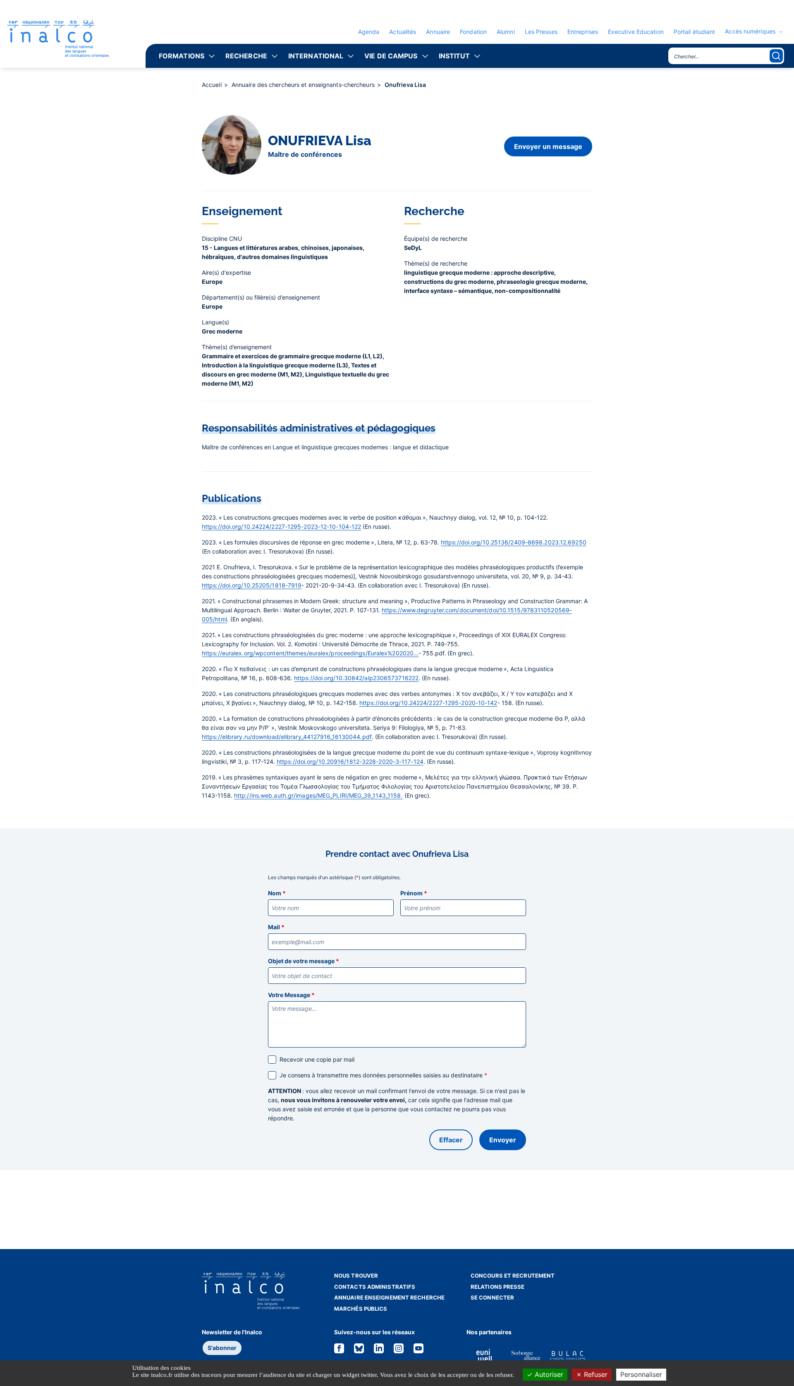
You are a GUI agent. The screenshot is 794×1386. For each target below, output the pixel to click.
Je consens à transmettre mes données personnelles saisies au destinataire (383, 1075)
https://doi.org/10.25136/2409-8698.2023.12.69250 (513, 542)
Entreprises (582, 31)
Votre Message (291, 994)
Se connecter (492, 1297)
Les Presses (541, 31)
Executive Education (636, 31)
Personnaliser (641, 1374)
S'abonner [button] (222, 1347)
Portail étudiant (694, 31)
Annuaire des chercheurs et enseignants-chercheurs (304, 84)
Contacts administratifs (374, 1286)
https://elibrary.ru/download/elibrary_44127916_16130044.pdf (287, 736)
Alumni (506, 31)
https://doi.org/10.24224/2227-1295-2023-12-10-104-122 (281, 526)
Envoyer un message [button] (548, 146)
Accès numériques (750, 31)
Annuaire (438, 31)
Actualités (402, 31)
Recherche (246, 56)
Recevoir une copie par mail (317, 1059)
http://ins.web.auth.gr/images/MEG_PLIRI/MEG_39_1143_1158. (318, 795)
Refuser (594, 1374)
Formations (181, 56)
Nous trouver (356, 1275)
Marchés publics (360, 1308)
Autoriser (548, 1374)
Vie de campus (390, 56)
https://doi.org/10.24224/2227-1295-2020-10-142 (428, 702)
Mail (276, 926)
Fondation (473, 31)
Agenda (369, 31)
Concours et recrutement (513, 1275)
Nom (277, 893)
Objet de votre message (303, 960)
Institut (454, 56)
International (315, 56)
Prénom (413, 893)
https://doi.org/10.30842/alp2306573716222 (356, 677)
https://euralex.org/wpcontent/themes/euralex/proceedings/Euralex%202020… (310, 653)
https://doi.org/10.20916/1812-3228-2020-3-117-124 (350, 761)
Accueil (212, 84)
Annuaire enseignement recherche (389, 1297)
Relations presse (498, 1286)
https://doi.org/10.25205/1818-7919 (251, 585)
